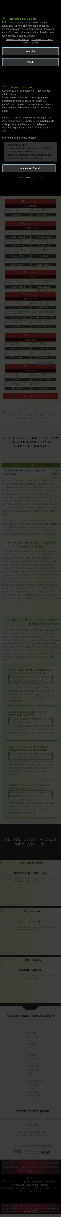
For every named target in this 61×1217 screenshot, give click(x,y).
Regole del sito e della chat (17, 39)
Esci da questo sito (27, 177)
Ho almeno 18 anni (29, 168)
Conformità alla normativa (42, 39)
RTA (40, 177)
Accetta (30, 51)
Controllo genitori (30, 43)
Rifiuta (30, 62)
